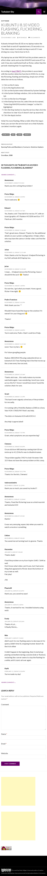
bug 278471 (16, 71)
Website (4, 753)
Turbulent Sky (7, 11)
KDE (13, 134)
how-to (6, 134)
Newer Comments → (8, 175)
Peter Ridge (23, 37)
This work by (15, 870)
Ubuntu (27, 134)
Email (4, 744)
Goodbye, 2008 (6, 154)
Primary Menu (44, 11)
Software (5, 21)
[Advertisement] (18, 791)
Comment (5, 704)
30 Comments (35, 37)
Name (4, 734)
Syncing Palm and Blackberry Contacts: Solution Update (22, 145)
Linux (19, 134)
